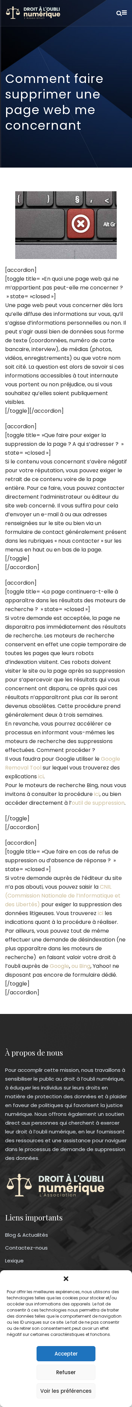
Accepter (66, 1353)
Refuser (66, 1372)
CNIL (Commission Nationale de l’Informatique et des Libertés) (62, 895)
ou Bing (80, 966)
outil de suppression (98, 803)
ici (41, 776)
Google (59, 966)
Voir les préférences (66, 1390)
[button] (66, 1278)
